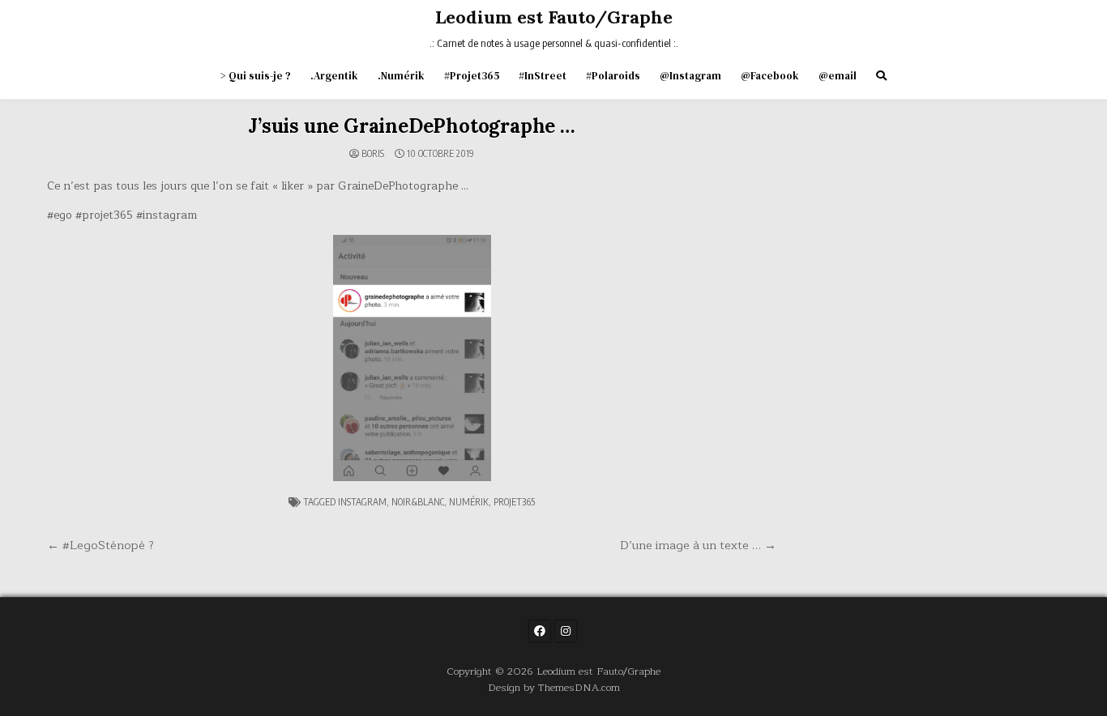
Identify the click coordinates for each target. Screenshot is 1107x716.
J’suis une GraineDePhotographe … (411, 126)
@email (837, 76)
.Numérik (401, 76)
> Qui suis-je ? (255, 76)
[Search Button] (881, 76)
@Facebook (770, 76)
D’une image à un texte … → (698, 545)
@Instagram (690, 76)
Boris (372, 154)
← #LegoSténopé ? (100, 545)
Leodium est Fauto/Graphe (554, 17)
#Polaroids (613, 76)
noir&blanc (417, 502)
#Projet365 (471, 76)
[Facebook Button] (539, 630)
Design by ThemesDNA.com (554, 687)
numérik (469, 502)
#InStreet (542, 76)
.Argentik (334, 76)
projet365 (514, 502)
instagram (362, 502)
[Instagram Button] (565, 630)
